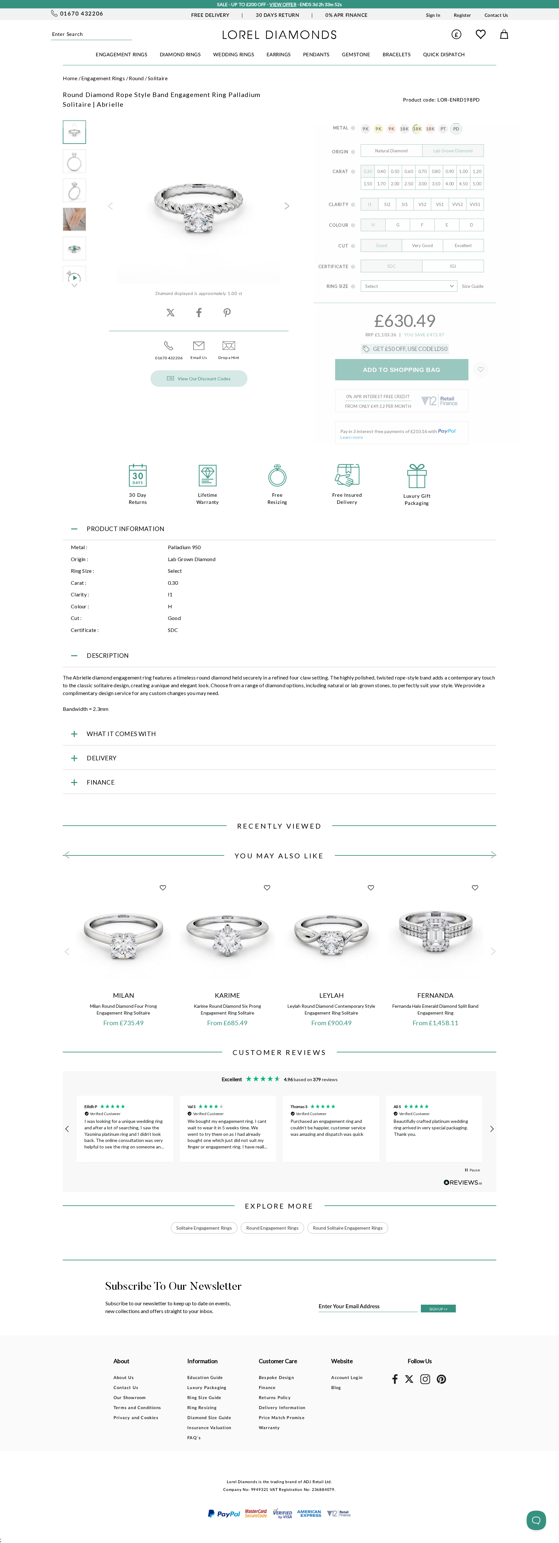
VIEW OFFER (282, 4)
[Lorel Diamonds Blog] (279, 37)
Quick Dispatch (444, 54)
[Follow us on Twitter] (409, 1382)
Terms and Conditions (137, 1408)
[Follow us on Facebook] (395, 1383)
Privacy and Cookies (136, 1418)
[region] (279, 1128)
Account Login (347, 1378)
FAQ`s (194, 1438)
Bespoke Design (276, 1378)
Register (462, 15)
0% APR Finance (346, 15)
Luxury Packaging (206, 1388)
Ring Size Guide (204, 1398)
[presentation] (109, 208)
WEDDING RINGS (233, 54)
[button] (67, 1129)
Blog (336, 1388)
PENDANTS (316, 54)
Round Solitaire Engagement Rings (348, 1228)
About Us (124, 1378)
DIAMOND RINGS (180, 54)
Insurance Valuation (209, 1428)
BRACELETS (397, 54)
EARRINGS (279, 54)
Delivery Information (282, 1408)
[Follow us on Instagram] (425, 1383)
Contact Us (496, 15)
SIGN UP (438, 1309)
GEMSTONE (356, 54)
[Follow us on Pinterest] (441, 1383)
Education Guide (205, 1378)
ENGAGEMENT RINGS (121, 54)
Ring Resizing (202, 1408)
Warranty (269, 1428)
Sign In (433, 15)
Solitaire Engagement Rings (204, 1228)
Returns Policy (275, 1398)
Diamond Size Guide (209, 1418)
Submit (130, 34)
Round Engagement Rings (272, 1228)
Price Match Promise (282, 1418)
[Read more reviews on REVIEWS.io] (463, 1182)
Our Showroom (130, 1398)
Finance (267, 1388)
